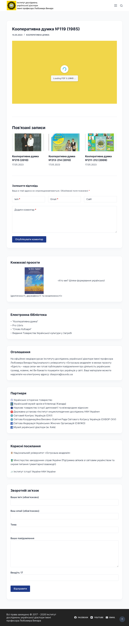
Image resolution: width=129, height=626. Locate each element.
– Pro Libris (17, 325)
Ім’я (17, 199)
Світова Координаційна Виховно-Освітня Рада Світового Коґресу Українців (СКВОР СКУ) (64, 419)
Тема (14, 524)
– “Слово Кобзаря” (21, 329)
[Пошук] (121, 5)
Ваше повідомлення (22, 538)
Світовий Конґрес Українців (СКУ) (32, 415)
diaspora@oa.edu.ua (61, 374)
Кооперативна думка (37, 35)
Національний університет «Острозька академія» (41, 452)
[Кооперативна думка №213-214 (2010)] (64, 142)
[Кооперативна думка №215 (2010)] (28, 142)
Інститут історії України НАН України (34, 471)
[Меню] (115, 5)
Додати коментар (25, 209)
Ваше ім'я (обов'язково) (25, 497)
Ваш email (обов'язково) (25, 510)
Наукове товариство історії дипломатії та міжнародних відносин (50, 407)
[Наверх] (122, 619)
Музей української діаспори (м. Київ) (34, 427)
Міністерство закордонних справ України (37, 460)
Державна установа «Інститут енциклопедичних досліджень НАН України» (56, 411)
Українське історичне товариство (32, 399)
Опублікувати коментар (29, 239)
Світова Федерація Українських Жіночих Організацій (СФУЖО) (49, 423)
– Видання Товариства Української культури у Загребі (41, 333)
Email (54, 199)
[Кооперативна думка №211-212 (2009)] (101, 142)
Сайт (89, 199)
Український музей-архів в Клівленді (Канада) (39, 403)
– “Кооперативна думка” (24, 321)
